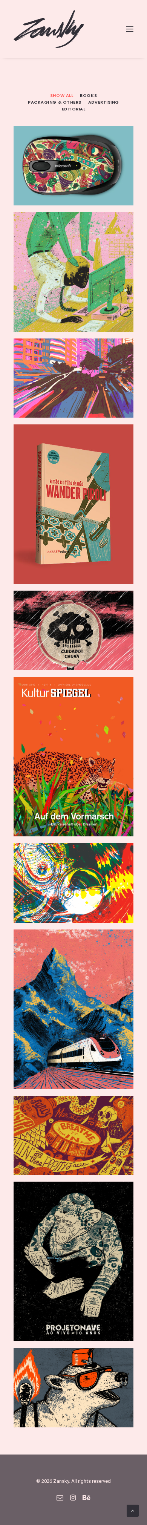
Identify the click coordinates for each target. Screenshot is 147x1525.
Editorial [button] (74, 109)
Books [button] (88, 95)
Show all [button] (61, 95)
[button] (129, 29)
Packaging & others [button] (54, 102)
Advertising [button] (103, 102)
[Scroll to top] (133, 1510)
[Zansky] (49, 29)
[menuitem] (62, 95)
